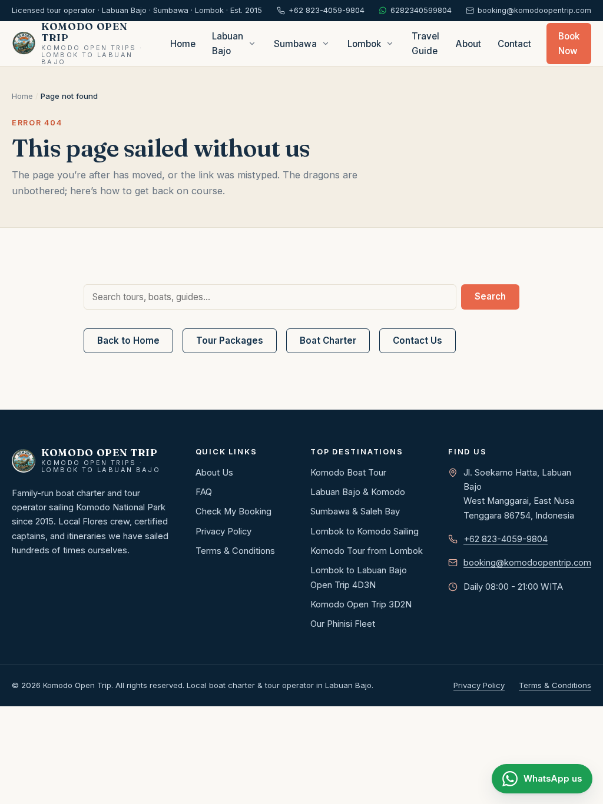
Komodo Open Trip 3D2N (361, 604)
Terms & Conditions (235, 551)
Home (183, 43)
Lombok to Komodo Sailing (364, 531)
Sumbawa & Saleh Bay (355, 511)
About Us (214, 472)
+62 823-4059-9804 (505, 539)
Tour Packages (229, 340)
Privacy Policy (223, 531)
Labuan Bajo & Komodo (357, 492)
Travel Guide (425, 44)
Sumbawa (295, 43)
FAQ (204, 492)
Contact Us (417, 340)
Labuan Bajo (227, 44)
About (468, 43)
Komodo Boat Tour (348, 472)
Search (490, 296)
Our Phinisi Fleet (342, 624)
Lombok (364, 43)
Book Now (568, 44)
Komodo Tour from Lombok (366, 551)
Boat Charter (328, 340)
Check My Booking (233, 511)
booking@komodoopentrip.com (527, 562)
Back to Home (128, 340)
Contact (514, 43)
